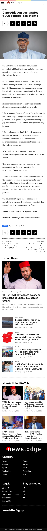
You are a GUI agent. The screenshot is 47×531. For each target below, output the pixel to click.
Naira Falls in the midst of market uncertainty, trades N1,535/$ (11, 246)
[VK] (29, 23)
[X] (18, 23)
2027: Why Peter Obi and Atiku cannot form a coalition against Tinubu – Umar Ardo (29, 366)
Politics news (25, 226)
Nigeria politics (14, 226)
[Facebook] (12, 23)
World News (19, 317)
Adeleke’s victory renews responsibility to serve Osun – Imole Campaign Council (29, 337)
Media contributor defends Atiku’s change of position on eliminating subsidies (34, 435)
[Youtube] (24, 498)
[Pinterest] (23, 23)
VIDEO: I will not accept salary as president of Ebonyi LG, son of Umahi (21, 298)
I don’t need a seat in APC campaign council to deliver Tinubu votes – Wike (34, 405)
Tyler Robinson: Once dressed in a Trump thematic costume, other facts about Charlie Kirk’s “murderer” (35, 248)
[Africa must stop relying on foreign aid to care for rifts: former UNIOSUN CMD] (7, 351)
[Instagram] (24, 491)
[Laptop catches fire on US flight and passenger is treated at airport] (7, 322)
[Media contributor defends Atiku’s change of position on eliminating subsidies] (34, 423)
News (17, 332)
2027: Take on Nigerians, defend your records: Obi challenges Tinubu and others (12, 435)
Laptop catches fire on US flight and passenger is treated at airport (27, 322)
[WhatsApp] (34, 23)
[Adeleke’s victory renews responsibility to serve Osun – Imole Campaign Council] (7, 337)
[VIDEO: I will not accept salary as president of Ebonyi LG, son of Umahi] (23, 275)
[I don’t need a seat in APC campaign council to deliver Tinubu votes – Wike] (34, 393)
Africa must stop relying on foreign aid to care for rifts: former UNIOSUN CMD (28, 351)
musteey (11, 292)
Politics (4, 9)
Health (17, 347)
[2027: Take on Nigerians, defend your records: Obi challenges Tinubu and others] (12, 423)
